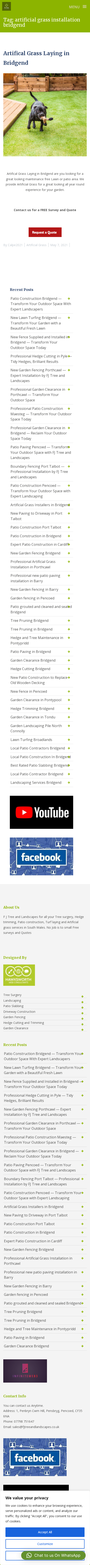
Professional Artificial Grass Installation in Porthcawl (32, 564)
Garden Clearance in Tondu (32, 717)
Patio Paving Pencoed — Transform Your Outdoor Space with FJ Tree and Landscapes (40, 452)
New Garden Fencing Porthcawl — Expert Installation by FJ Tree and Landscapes (38, 375)
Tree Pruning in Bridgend (31, 629)
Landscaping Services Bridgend (35, 782)
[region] (45, 1528)
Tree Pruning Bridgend (29, 620)
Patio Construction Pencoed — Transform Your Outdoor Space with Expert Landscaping (40, 491)
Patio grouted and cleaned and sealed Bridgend (41, 609)
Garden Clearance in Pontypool (35, 699)
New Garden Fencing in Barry (34, 589)
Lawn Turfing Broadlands (31, 739)
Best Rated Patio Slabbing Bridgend (39, 765)
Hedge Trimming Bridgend (32, 708)
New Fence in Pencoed (28, 691)
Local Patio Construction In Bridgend (40, 756)
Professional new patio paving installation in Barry (35, 578)
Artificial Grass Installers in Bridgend (40, 504)
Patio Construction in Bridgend (35, 536)
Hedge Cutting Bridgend (30, 668)
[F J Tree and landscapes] (6, 6)
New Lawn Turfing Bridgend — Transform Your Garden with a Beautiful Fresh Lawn (35, 323)
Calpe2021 (15, 245)
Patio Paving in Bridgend (30, 651)
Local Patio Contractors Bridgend (37, 748)
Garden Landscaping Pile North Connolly (36, 728)
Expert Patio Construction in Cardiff (39, 544)
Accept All (45, 1532)
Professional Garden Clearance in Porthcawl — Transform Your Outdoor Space (37, 394)
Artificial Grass (36, 245)
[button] (53, 1555)
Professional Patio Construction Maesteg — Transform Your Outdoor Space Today (41, 414)
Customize (45, 1544)
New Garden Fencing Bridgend (35, 553)
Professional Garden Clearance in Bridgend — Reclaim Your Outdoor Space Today (38, 433)
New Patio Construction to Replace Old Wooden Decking (39, 680)
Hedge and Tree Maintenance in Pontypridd (36, 640)
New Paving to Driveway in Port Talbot (36, 516)
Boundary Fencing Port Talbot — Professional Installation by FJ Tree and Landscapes (39, 471)
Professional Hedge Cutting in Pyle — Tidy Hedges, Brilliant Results (41, 359)
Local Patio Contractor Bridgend (36, 774)
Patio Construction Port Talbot (35, 527)
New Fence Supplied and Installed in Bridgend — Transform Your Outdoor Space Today (39, 342)
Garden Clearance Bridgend (32, 660)
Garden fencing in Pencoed (32, 598)
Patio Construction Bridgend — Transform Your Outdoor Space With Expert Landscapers (40, 304)
